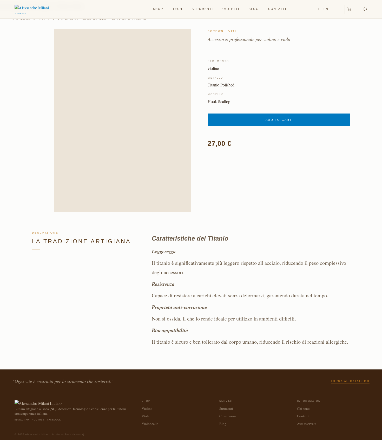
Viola (145, 416)
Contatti (277, 8)
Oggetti (230, 8)
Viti (41, 18)
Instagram (22, 420)
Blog (254, 8)
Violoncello (150, 423)
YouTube (38, 420)
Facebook (54, 420)
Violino (147, 408)
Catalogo (21, 18)
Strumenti (202, 8)
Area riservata (306, 423)
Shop (158, 8)
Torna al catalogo (350, 381)
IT (318, 9)
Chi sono (303, 408)
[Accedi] (365, 9)
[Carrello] (349, 9)
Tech (177, 8)
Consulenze (227, 416)
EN (326, 9)
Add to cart (279, 119)
